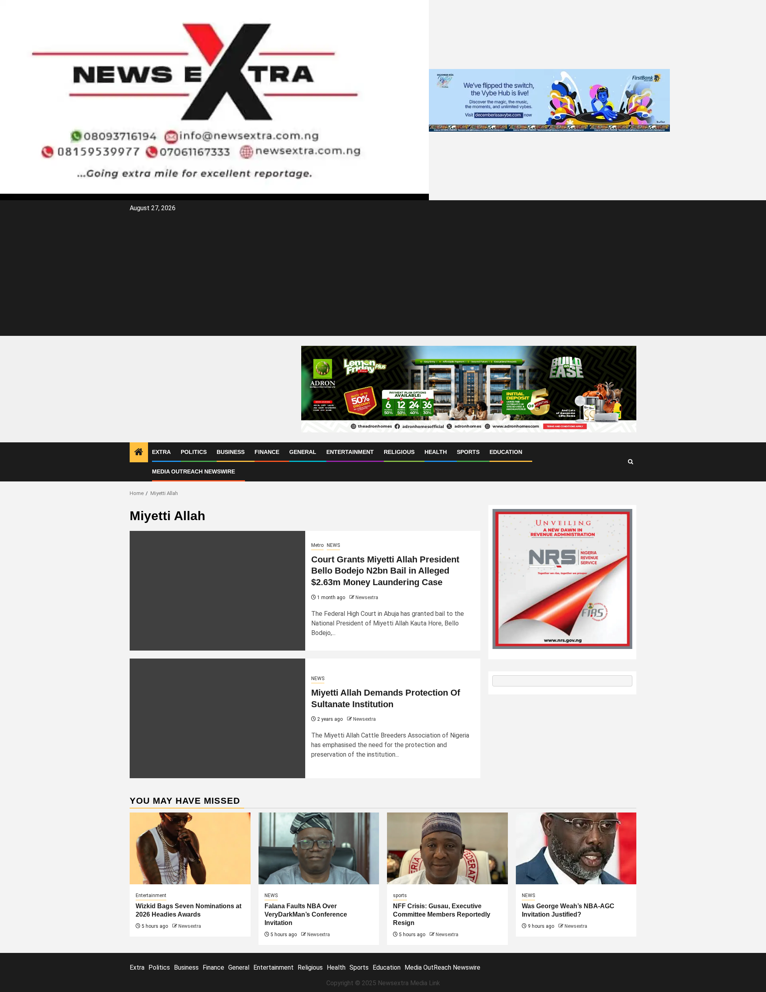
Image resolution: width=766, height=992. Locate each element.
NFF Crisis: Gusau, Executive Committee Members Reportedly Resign (441, 914)
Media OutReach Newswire (193, 471)
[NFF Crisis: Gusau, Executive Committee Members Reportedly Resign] (447, 848)
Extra (161, 452)
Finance (267, 452)
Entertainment (350, 452)
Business (231, 452)
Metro (317, 545)
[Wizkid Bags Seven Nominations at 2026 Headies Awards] (190, 848)
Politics (194, 452)
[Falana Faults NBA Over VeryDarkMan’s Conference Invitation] (319, 848)
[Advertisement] (383, 274)
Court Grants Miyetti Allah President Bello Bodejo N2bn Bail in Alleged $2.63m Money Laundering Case (385, 570)
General (302, 452)
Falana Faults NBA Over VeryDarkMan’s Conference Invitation (306, 914)
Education (506, 452)
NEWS (333, 545)
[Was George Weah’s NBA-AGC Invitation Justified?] (576, 848)
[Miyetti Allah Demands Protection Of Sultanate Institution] (217, 718)
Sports (468, 452)
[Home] (138, 452)
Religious (399, 452)
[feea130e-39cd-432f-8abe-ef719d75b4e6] (549, 99)
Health (435, 452)
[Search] (631, 461)
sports (400, 895)
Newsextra (366, 597)
